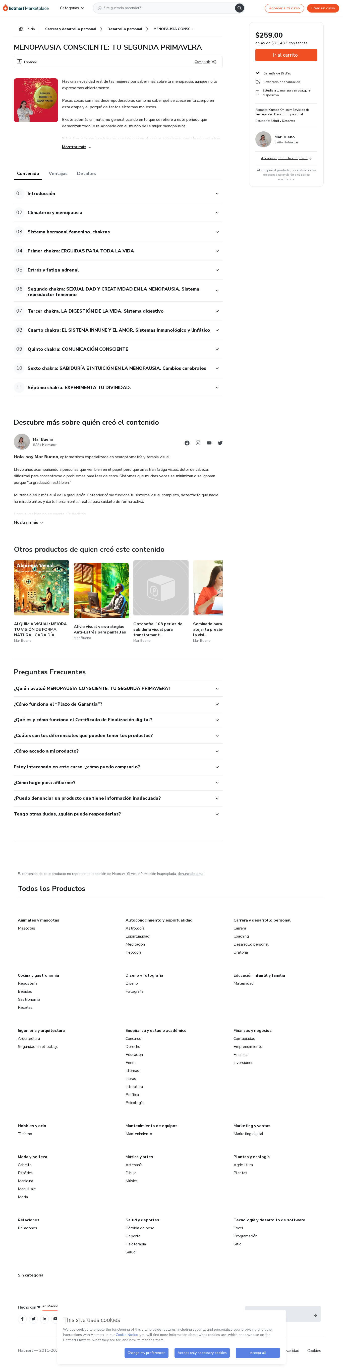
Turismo (25, 1134)
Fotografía (135, 991)
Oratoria (241, 952)
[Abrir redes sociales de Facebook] (187, 443)
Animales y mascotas (38, 920)
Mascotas (26, 928)
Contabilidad (244, 1038)
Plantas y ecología (252, 1157)
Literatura (134, 1086)
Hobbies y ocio (32, 1126)
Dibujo (131, 1173)
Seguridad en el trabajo (38, 1046)
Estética (25, 1173)
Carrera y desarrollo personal (262, 920)
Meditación (135, 944)
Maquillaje (27, 1189)
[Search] (239, 8)
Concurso (133, 1038)
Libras (131, 1078)
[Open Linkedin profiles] (44, 1319)
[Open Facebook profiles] (22, 1319)
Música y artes (139, 1157)
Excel (238, 1228)
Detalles (86, 173)
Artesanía (134, 1165)
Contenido (28, 173)
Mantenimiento (139, 1134)
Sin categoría (30, 1275)
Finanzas (241, 1054)
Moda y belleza (32, 1157)
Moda (23, 1197)
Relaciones (28, 1220)
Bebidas (25, 991)
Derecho (133, 1046)
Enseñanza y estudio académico (156, 1030)
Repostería (27, 983)
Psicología (135, 1103)
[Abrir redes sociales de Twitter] (220, 443)
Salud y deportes (142, 1220)
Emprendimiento (248, 1046)
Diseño (132, 983)
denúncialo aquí (190, 873)
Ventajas (58, 173)
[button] (113, 193)
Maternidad (244, 983)
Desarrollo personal (251, 944)
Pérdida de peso (140, 1228)
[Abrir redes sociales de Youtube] (209, 443)
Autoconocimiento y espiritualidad (159, 920)
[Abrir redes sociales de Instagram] (198, 443)
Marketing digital (248, 1134)
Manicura (25, 1181)
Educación (134, 1054)
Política (132, 1095)
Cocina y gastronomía (38, 975)
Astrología (135, 928)
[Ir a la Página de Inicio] (27, 8)
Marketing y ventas (252, 1126)
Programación (245, 1236)
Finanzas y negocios (253, 1030)
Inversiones (243, 1062)
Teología (133, 952)
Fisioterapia (136, 1244)
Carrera (240, 928)
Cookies (314, 1350)
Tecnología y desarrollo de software (269, 1220)
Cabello (25, 1165)
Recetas (25, 1007)
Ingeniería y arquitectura (41, 1030)
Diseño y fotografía (144, 975)
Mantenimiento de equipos (152, 1126)
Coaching (241, 936)
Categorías (69, 8)
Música (132, 1181)
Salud (131, 1252)
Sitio (238, 1244)
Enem (131, 1062)
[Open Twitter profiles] (33, 1319)
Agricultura (243, 1165)
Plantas (240, 1173)
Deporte (133, 1236)
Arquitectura (29, 1038)
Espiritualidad (137, 936)
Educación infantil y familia (259, 975)
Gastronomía (29, 999)
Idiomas (132, 1070)
